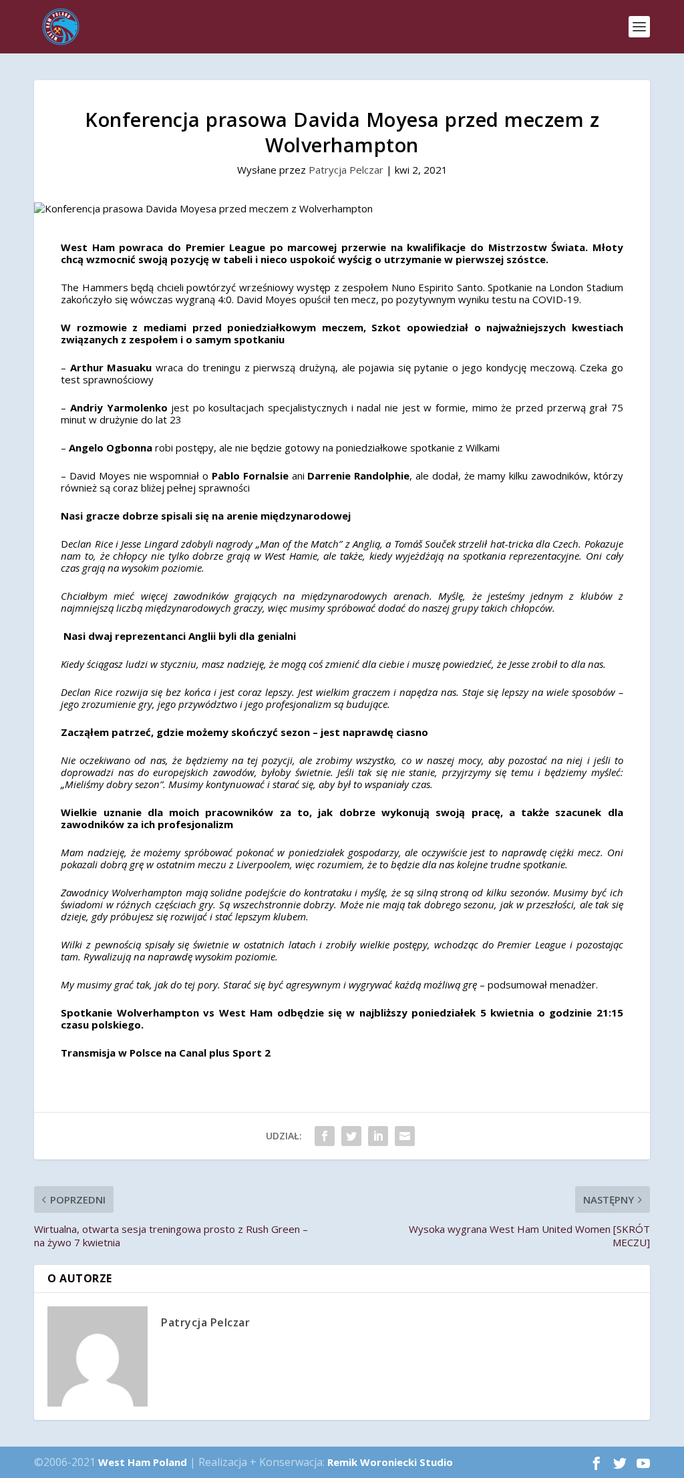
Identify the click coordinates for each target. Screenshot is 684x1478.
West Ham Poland (142, 1462)
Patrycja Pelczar (346, 169)
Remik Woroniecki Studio (390, 1462)
